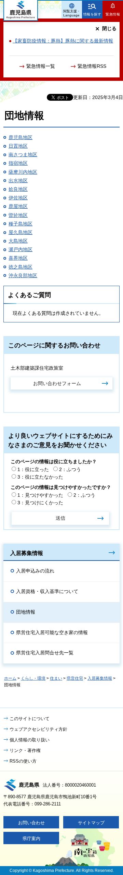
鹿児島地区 (20, 137)
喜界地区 (18, 258)
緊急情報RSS (92, 66)
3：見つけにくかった (40, 502)
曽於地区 (18, 215)
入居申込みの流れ (35, 571)
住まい (56, 678)
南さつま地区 (23, 154)
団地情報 (25, 612)
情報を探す (92, 14)
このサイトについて (30, 718)
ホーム (10, 678)
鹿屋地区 (18, 206)
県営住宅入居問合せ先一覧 (44, 652)
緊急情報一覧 (40, 66)
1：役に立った (33, 469)
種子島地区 (20, 223)
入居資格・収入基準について (47, 591)
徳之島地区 (20, 267)
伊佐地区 (18, 197)
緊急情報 (113, 14)
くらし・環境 (33, 678)
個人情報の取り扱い (30, 739)
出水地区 (18, 180)
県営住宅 (75, 678)
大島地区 (18, 241)
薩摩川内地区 (23, 172)
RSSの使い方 (23, 761)
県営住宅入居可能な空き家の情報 (52, 632)
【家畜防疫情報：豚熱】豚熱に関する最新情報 (63, 41)
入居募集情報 (26, 553)
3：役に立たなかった (40, 477)
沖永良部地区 (23, 275)
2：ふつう (70, 469)
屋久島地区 (20, 232)
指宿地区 (18, 163)
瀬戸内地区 (20, 249)
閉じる (109, 28)
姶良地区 (18, 189)
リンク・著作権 (25, 750)
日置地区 (18, 146)
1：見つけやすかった (40, 495)
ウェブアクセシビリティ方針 (38, 729)
